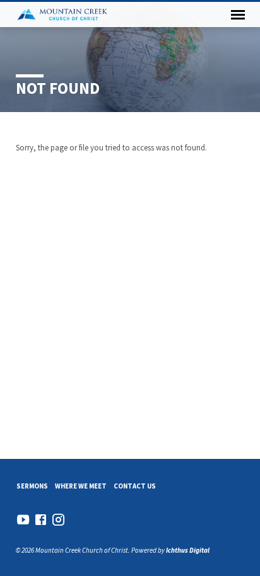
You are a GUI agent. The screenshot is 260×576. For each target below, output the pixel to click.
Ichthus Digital (188, 550)
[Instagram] (58, 520)
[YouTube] (23, 520)
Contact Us (135, 486)
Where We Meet (81, 486)
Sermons (32, 486)
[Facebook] (40, 520)
